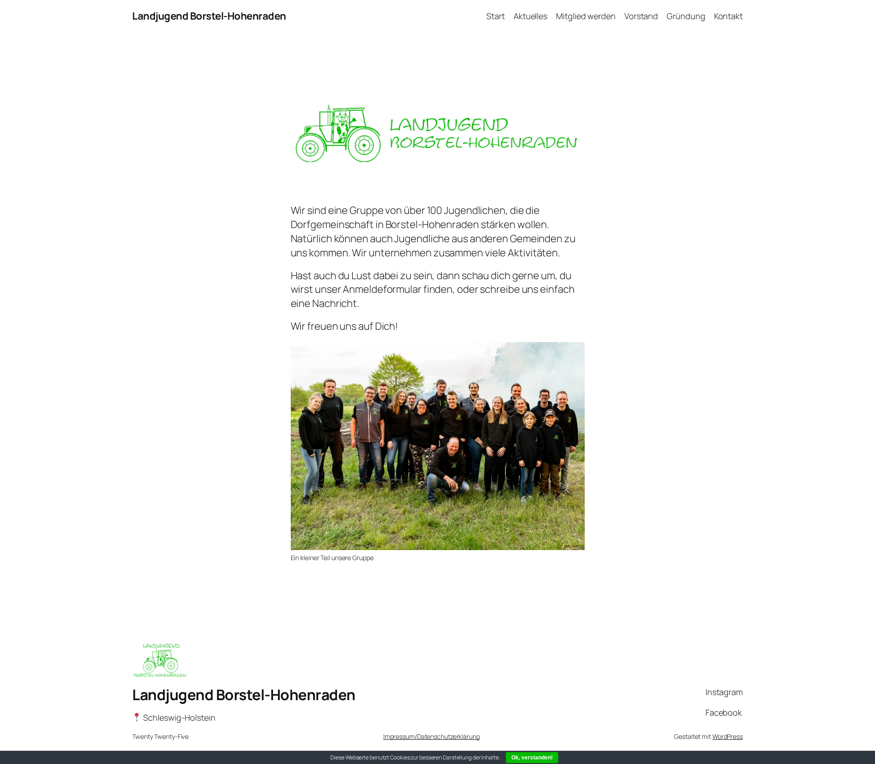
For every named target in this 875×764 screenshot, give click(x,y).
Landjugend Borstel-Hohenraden (209, 16)
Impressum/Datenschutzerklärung (431, 736)
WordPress (727, 736)
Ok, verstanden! (532, 757)
